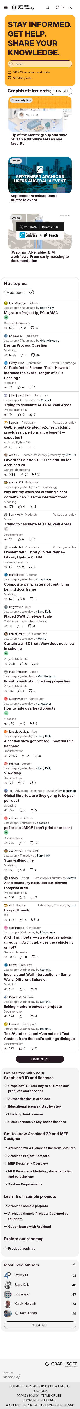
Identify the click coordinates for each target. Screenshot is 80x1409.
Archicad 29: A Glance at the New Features (42, 1148)
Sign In (72, 7)
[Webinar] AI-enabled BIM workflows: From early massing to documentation (40, 256)
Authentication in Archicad (29, 1099)
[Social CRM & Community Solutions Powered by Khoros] (11, 1375)
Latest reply (11, 307)
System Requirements (25, 1184)
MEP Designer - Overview (28, 1163)
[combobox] (40, 63)
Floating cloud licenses (25, 1114)
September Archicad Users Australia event (34, 198)
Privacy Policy (28, 1395)
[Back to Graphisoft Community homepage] (24, 7)
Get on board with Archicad (29, 1226)
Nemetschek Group (59, 1404)
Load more (40, 1059)
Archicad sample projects (28, 1206)
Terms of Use (51, 1395)
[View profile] (6, 303)
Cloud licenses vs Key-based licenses (37, 1122)
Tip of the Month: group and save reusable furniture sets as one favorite (39, 139)
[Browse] (7, 7)
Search (47, 7)
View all (61, 91)
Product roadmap (21, 1248)
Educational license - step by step (34, 1106)
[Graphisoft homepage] (61, 1364)
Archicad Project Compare (29, 1156)
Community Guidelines (39, 1400)
